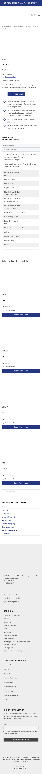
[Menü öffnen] (39, 14)
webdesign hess (25, 768)
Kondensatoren (7, 507)
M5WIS (5, 407)
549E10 (5, 351)
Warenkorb (7, 628)
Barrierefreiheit (8, 638)
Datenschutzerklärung (10, 635)
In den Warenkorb (16, 94)
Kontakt (6, 618)
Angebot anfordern (9, 625)
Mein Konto (7, 622)
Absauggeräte (7, 520)
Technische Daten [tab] (10, 149)
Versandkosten (10, 77)
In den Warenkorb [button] (21, 315)
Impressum (7, 632)
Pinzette (6, 60)
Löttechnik (5, 513)
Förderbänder (6, 534)
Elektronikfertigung (8, 524)
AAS (3, 463)
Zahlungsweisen (9, 648)
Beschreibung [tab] (8, 145)
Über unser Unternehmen (12, 615)
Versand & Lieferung (10, 645)
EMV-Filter (5, 510)
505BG (4, 295)
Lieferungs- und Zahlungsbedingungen (16, 642)
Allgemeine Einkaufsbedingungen (14, 651)
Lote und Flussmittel (9, 517)
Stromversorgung (8, 527)
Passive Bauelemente (9, 530)
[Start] (2, 26)
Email (5, 724)
